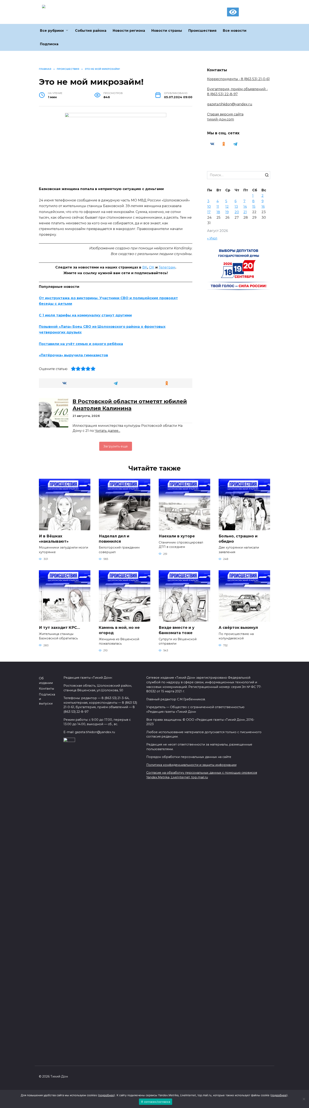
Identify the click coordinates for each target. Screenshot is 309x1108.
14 (245, 207)
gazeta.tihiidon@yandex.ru (229, 104)
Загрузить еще (115, 446)
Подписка (49, 44)
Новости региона (129, 31)
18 (218, 212)
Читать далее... (107, 431)
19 (227, 212)
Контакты (46, 688)
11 (218, 207)
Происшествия (202, 31)
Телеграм (167, 267)
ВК (144, 267)
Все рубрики (52, 31)
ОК (151, 267)
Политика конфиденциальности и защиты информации (191, 765)
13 (236, 207)
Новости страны (166, 31)
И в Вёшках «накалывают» (54, 538)
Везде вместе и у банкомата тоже (176, 630)
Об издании (46, 680)
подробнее (106, 1095)
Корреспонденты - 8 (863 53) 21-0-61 (238, 79)
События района (90, 31)
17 (209, 212)
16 (263, 207)
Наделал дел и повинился (114, 538)
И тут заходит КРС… (59, 627)
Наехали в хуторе (177, 536)
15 (253, 207)
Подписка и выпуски (47, 699)
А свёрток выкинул (238, 627)
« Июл (212, 238)
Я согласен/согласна (155, 1101)
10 (209, 207)
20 (237, 212)
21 (245, 212)
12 (227, 207)
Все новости (234, 31)
